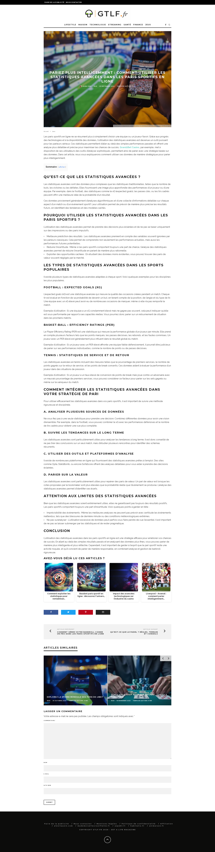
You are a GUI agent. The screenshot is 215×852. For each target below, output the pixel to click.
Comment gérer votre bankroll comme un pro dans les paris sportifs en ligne (80, 633)
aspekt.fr (120, 826)
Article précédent (65, 629)
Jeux (148, 25)
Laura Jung (86, 86)
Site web (47, 785)
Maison (82, 25)
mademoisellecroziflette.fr (94, 826)
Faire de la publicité (54, 2)
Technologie (98, 25)
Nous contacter (74, 2)
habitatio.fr (137, 826)
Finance (138, 25)
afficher (62, 167)
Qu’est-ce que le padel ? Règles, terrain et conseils (134, 633)
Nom (45, 762)
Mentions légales (107, 824)
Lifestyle (70, 25)
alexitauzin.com (63, 826)
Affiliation (166, 824)
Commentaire (50, 720)
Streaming (114, 25)
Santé (127, 25)
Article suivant (150, 629)
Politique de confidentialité (139, 824)
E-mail (46, 774)
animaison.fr (156, 826)
